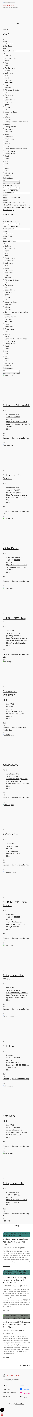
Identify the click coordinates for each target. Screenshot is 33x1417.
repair (7, 141)
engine (7, 85)
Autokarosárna (10, 68)
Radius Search (8, 46)
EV (26, 1248)
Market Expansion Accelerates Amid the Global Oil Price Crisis (16, 1242)
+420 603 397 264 (13, 417)
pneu (7, 134)
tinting (7, 158)
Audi (6, 63)
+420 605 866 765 (13, 1195)
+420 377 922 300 (13, 560)
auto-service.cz (9, 5)
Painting (26, 438)
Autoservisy (9, 70)
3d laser (8, 56)
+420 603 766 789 (13, 846)
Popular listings (24, 205)
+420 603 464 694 (13, 990)
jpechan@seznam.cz (13, 636)
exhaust (8, 88)
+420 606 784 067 (13, 490)
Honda (7, 107)
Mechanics (19, 438)
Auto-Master (10, 1045)
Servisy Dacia (10, 151)
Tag (4, 53)
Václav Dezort (11, 548)
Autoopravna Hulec (13, 1183)
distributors (9, 83)
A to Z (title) (7, 202)
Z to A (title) (16, 202)
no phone (9, 706)
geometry (8, 102)
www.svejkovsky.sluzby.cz (16, 711)
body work (9, 73)
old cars (8, 119)
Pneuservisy (9, 139)
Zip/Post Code (8, 178)
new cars (8, 114)
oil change (8, 117)
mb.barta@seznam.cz (14, 1130)
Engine (12, 438)
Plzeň (8, 429)
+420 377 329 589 (13, 917)
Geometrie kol (10, 100)
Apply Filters (6, 183)
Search (5, 29)
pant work (8, 132)
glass (7, 105)
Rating (5, 41)
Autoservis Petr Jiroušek (16, 405)
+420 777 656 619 (13, 1058)
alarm (7, 61)
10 (9, 1221)
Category (6, 190)
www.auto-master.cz (14, 1062)
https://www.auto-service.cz (16, 422)
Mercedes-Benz (11, 112)
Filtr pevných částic (12, 90)
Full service (9, 95)
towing (7, 163)
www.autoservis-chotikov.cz (16, 1132)
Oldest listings (13, 205)
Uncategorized (8, 1333)
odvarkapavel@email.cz (14, 492)
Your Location (8, 193)
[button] (2, 1410)
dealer (7, 78)
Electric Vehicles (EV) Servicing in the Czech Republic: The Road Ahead (16, 1324)
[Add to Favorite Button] (3, 400)
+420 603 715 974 (13, 633)
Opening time (7, 51)
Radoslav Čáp (10, 834)
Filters (5, 197)
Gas (6, 97)
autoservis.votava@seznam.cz (17, 993)
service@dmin (19, 1248)
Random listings (8, 210)
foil (6, 92)
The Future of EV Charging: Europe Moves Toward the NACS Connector (15, 1280)
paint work (9, 129)
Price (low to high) (9, 207)
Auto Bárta (9, 1115)
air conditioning (10, 58)
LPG (6, 110)
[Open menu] (4, 11)
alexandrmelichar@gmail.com (16, 779)
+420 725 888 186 (13, 1127)
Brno (6, 75)
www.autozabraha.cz (14, 922)
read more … (6, 1266)
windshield (9, 173)
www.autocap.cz (12, 851)
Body (4, 433)
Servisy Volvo (10, 154)
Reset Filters (15, 183)
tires (6, 161)
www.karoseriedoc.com (14, 781)
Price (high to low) (23, 207)
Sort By (5, 200)
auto (6, 65)
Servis (7, 146)
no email (9, 419)
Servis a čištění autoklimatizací (16, 149)
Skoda (7, 156)
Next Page (25, 1365)
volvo (7, 168)
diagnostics (9, 80)
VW (6, 171)
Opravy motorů (10, 127)
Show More (7, 176)
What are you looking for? (12, 185)
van (6, 166)
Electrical (6, 438)
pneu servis (9, 136)
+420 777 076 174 (13, 776)
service (7, 144)
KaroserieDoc (10, 764)
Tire (4, 440)
